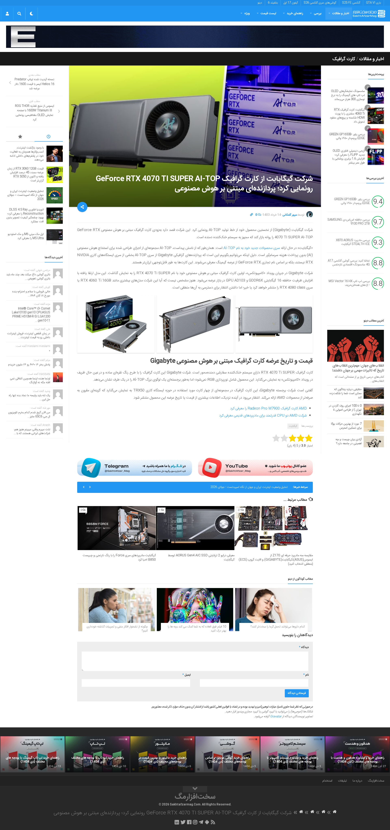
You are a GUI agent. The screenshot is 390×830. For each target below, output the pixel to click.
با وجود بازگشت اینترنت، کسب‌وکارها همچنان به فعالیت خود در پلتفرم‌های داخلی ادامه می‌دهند (27, 153)
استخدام (327, 780)
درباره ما (357, 780)
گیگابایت (293, 426)
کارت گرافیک (343, 59)
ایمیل (186, 675)
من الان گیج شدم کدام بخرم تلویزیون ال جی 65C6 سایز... (29, 414)
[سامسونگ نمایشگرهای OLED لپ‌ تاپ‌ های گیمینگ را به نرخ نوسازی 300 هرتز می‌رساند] (376, 95)
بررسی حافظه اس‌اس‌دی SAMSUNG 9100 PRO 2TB (348, 221)
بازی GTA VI (373, 2)
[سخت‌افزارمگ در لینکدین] (177, 822)
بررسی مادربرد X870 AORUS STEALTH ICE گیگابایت (353, 242)
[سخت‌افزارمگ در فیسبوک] (189, 822)
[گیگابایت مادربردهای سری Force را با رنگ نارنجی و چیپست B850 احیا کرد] (117, 528)
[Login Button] (7, 14)
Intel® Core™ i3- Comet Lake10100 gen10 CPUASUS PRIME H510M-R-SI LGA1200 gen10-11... (31, 314)
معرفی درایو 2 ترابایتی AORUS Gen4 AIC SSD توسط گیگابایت (201, 557)
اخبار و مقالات (340, 13)
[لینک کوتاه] (251, 215)
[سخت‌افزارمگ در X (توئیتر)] (183, 822)
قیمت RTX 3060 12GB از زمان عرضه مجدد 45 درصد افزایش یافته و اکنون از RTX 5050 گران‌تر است (25, 174)
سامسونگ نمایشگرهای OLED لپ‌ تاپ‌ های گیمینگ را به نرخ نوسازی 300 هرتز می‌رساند (348, 95)
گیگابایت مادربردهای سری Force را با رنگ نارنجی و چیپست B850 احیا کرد (119, 557)
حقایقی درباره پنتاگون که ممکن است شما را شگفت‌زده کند (345, 393)
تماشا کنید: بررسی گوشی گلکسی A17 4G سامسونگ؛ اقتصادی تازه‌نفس (349, 262)
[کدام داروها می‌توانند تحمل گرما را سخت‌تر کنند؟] (273, 609)
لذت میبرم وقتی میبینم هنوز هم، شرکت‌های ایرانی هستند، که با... (32, 431)
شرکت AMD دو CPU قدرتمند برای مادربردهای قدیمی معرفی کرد (263, 415)
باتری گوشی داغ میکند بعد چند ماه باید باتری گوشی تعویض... (28, 276)
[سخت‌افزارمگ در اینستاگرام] (195, 822)
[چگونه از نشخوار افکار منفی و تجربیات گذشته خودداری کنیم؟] (116, 609)
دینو (260, 2)
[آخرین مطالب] (49, 137)
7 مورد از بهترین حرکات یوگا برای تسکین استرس (346, 425)
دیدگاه (304, 647)
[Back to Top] (195, 789)
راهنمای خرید (295, 13)
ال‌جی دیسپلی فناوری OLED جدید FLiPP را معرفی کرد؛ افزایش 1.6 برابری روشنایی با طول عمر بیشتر (348, 156)
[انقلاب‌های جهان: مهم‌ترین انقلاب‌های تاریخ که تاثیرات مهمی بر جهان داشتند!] (355, 346)
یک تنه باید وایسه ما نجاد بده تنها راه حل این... (29, 397)
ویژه (247, 13)
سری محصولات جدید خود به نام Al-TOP (252, 248)
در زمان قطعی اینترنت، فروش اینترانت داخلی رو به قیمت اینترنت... (28, 335)
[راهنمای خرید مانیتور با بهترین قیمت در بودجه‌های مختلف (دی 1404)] (162, 754)
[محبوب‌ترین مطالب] (20, 137)
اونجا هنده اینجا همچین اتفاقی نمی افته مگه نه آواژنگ (30, 380)
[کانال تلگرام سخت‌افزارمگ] (201, 822)
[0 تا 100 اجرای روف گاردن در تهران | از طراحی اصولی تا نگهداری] (374, 409)
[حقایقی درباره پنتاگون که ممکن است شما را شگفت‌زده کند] (374, 393)
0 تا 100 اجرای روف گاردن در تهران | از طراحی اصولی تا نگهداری (345, 409)
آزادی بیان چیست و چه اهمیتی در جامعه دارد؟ (349, 441)
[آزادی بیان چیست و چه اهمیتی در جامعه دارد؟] (374, 441)
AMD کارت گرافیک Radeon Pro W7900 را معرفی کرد (268, 408)
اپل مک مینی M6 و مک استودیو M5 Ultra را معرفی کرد (26, 236)
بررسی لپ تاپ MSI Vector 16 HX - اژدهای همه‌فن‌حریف (349, 283)
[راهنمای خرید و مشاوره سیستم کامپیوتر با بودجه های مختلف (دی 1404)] (292, 754)
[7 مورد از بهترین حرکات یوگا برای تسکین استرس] (374, 426)
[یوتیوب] (255, 468)
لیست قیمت (268, 13)
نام (306, 675)
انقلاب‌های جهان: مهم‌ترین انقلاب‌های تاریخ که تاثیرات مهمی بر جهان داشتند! (358, 368)
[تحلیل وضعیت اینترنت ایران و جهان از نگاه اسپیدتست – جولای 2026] (55, 195)
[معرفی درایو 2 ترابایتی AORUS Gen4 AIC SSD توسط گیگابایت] (195, 528)
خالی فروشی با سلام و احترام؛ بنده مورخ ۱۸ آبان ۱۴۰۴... (31, 293)
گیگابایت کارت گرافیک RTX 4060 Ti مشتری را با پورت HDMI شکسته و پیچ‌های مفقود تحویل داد (347, 116)
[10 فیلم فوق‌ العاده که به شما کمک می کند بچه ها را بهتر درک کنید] (195, 609)
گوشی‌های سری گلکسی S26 (320, 2)
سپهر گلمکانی (289, 215)
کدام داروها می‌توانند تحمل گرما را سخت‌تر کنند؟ (278, 626)
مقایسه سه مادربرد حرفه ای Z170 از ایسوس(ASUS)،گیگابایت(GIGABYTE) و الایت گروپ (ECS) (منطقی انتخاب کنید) (276, 560)
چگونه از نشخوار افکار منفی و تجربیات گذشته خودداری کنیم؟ (117, 628)
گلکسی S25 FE (351, 2)
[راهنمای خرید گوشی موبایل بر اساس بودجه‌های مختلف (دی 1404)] (227, 754)
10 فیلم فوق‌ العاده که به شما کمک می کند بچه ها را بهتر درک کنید (197, 628)
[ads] (195, 37)
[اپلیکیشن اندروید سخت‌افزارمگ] (207, 822)
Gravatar (276, 716)
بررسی (318, 13)
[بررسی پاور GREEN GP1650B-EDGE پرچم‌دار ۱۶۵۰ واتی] (376, 136)
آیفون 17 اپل (291, 2)
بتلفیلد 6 (273, 2)
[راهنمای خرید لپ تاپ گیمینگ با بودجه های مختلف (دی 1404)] (32, 754)
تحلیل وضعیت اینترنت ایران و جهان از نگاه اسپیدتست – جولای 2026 (25, 195)
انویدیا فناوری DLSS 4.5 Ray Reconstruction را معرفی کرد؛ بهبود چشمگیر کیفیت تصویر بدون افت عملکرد (226, 487)
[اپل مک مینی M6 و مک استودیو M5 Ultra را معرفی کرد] (55, 236)
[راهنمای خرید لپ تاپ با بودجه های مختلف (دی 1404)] (97, 754)
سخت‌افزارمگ (376, 780)
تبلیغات (342, 780)
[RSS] (213, 822)
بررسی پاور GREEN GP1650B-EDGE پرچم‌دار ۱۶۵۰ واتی (347, 136)
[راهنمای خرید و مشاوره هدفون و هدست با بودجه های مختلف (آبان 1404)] (357, 754)
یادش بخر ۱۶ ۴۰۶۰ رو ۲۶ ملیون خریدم (29, 364)
